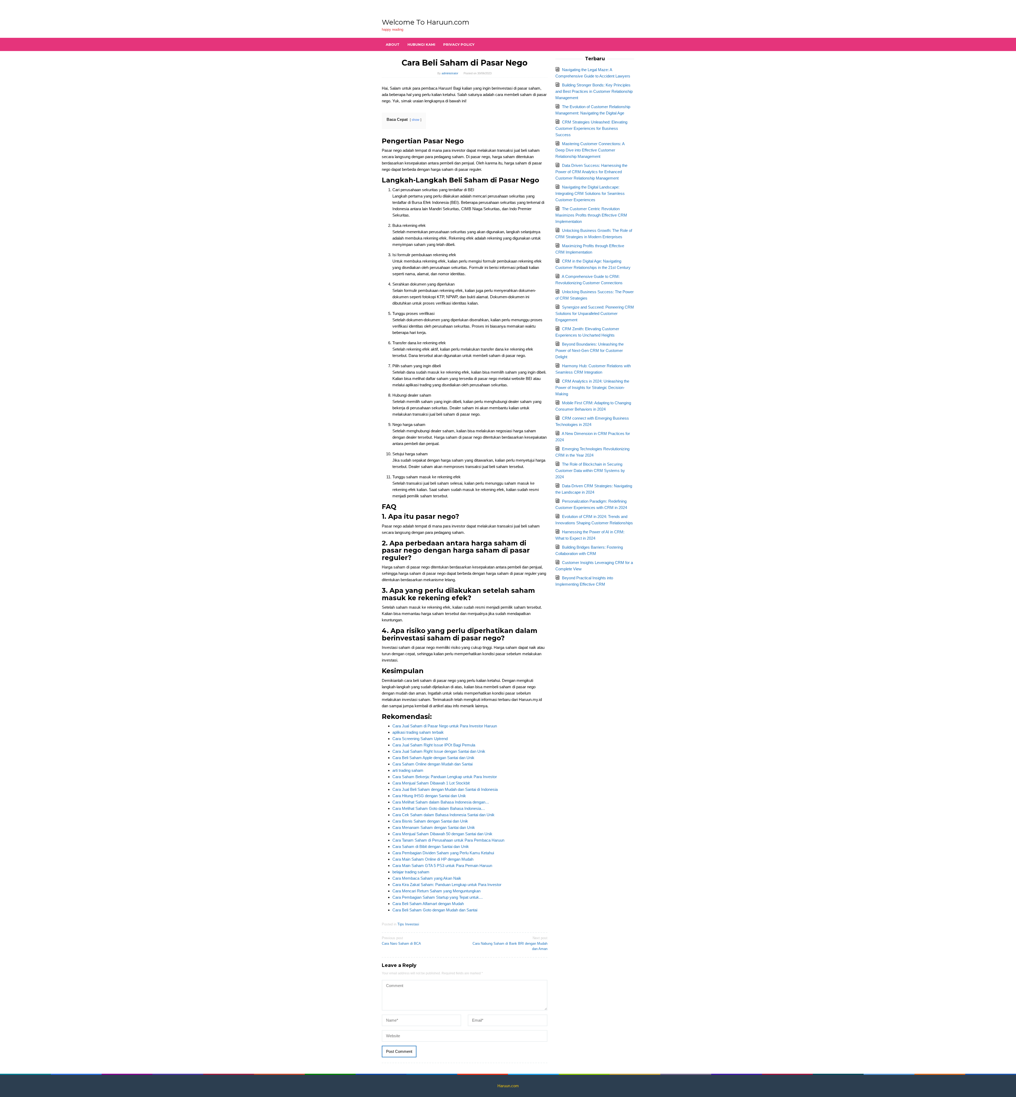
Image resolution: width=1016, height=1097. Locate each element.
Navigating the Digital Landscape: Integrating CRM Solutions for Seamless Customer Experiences (590, 193)
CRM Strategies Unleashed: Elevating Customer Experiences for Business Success (591, 128)
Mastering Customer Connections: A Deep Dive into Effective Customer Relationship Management (589, 150)
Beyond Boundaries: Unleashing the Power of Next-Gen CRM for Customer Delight (589, 350)
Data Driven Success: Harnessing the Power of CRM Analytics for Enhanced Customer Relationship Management (591, 171)
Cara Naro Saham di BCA (401, 940)
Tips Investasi (408, 924)
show (415, 120)
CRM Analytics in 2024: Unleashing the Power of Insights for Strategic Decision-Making (592, 387)
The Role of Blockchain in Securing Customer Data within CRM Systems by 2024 (590, 470)
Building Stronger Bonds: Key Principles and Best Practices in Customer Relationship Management (594, 91)
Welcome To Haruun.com (425, 22)
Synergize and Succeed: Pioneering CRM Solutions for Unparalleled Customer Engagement (594, 313)
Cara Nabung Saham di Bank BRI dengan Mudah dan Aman (510, 943)
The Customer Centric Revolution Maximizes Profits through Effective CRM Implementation (591, 215)
